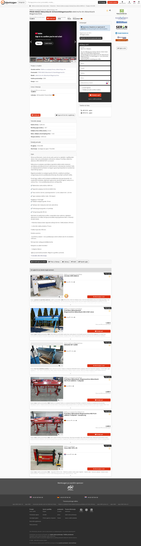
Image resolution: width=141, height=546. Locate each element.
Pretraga (102, 2)
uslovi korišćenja (72, 543)
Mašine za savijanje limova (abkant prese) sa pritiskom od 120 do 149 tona (76, 504)
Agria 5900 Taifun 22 (123, 504)
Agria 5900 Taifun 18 (18, 504)
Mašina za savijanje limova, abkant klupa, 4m (53, 69)
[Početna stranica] (30, 6)
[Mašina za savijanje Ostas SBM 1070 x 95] (47, 458)
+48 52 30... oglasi (87, 110)
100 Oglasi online (84, 35)
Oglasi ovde (122, 48)
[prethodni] (31, 42)
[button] (139, 2)
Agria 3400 (113, 504)
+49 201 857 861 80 (37, 497)
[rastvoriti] (70, 304)
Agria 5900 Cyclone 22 (102, 504)
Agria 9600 (27, 504)
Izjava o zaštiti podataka (95, 99)
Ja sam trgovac (87, 88)
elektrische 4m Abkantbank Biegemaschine (47, 75)
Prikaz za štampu (55, 262)
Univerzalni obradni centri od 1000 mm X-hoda (44, 504)
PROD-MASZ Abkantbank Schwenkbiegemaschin (51, 72)
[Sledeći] (75, 42)
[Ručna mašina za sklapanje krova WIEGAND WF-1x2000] (47, 354)
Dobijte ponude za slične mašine (92, 90)
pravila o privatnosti (63, 543)
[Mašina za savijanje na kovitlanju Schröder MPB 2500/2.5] (47, 286)
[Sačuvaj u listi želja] (107, 11)
